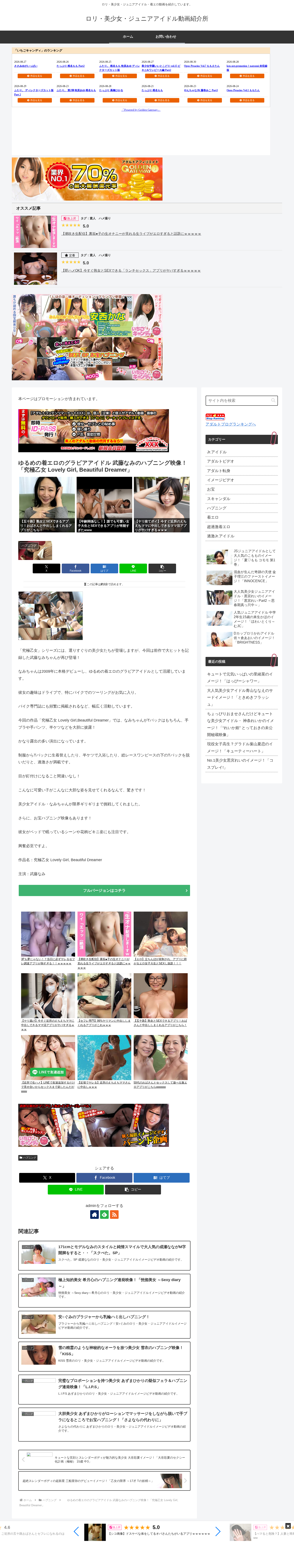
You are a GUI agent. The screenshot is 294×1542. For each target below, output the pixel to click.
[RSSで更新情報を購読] (114, 1214)
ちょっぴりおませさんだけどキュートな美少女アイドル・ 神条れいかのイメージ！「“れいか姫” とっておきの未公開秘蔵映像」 (240, 724)
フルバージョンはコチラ (104, 890)
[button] (76, 1531)
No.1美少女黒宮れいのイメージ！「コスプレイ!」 (240, 763)
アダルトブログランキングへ (231, 424)
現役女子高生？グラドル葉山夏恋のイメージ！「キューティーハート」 (240, 747)
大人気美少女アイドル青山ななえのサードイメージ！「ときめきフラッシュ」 (240, 697)
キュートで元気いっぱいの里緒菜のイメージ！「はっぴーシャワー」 (240, 677)
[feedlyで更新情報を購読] (104, 1214)
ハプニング (29, 1157)
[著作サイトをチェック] (94, 1214)
